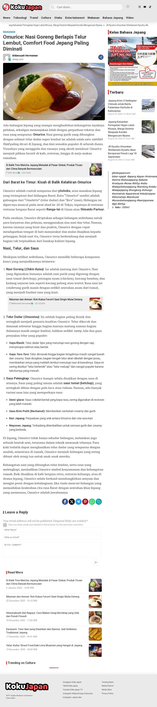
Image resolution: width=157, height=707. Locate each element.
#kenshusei (132, 197)
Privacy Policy (107, 693)
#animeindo (118, 194)
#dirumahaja (119, 197)
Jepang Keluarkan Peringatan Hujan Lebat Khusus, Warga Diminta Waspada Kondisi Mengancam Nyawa (121, 129)
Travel (34, 18)
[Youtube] (145, 7)
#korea (127, 183)
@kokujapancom (121, 173)
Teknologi (20, 18)
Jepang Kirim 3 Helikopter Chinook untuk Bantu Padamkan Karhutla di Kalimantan (122, 106)
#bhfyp (136, 183)
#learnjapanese (145, 200)
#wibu (143, 183)
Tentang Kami (108, 682)
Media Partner (108, 685)
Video (130, 18)
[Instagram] (139, 7)
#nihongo (147, 190)
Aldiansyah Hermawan (25, 56)
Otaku (58, 18)
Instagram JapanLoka (72, 697)
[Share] (100, 57)
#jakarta (142, 180)
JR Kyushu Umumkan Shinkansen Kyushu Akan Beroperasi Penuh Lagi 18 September (122, 152)
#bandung (142, 187)
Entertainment (74, 18)
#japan (140, 176)
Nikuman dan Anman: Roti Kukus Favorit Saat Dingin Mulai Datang (45, 299)
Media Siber (107, 689)
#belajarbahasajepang (124, 187)
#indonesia (151, 176)
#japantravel (132, 194)
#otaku (152, 187)
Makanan (94, 18)
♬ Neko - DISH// (121, 207)
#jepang (131, 176)
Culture (46, 18)
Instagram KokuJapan (72, 682)
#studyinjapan (147, 194)
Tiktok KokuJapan (70, 685)
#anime (116, 180)
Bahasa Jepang (113, 18)
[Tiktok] (150, 7)
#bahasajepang (129, 180)
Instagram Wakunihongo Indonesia (78, 693)
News (6, 18)
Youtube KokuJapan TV (73, 689)
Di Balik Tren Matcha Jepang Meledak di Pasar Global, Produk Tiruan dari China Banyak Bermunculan (44, 167)
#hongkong (135, 190)
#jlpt (114, 204)
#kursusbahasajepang (124, 200)
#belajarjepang (120, 190)
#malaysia (117, 183)
